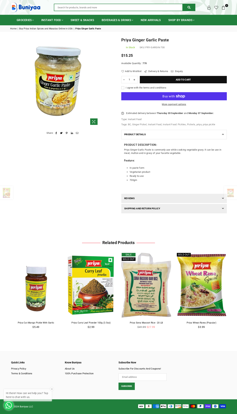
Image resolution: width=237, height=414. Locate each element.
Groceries (24, 20)
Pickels (191, 124)
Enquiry (178, 71)
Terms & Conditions (21, 373)
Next (233, 292)
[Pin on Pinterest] (66, 133)
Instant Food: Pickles (174, 124)
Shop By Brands (180, 20)
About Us (70, 368)
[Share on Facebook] (56, 133)
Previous (4, 292)
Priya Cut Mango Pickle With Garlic (36, 322)
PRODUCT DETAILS (135, 134)
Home (13, 28)
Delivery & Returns (158, 71)
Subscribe (126, 386)
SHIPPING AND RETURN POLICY (142, 208)
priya (199, 124)
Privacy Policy (18, 368)
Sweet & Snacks (82, 20)
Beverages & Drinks (116, 20)
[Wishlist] (216, 7)
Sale (129, 254)
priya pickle (209, 124)
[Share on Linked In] (72, 133)
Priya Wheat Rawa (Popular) (201, 322)
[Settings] (209, 7)
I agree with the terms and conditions (145, 87)
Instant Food (51, 20)
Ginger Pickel (139, 124)
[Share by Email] (77, 133)
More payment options (174, 104)
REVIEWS (129, 198)
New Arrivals (151, 20)
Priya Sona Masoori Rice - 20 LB (146, 322)
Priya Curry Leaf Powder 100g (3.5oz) (91, 322)
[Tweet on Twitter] (61, 133)
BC (129, 124)
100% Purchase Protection (79, 373)
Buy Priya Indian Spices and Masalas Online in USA (46, 28)
